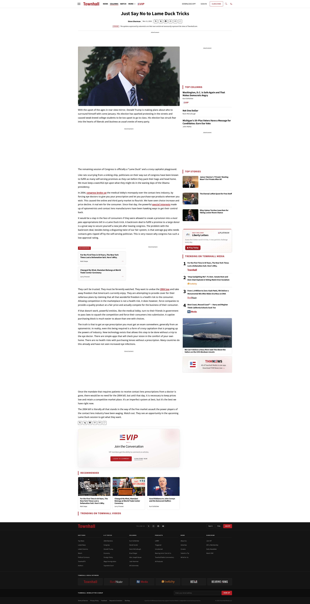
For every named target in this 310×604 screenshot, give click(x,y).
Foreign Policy (108, 557)
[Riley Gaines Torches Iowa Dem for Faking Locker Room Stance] (190, 215)
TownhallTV (82, 561)
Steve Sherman (134, 21)
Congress (107, 545)
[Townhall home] (86, 526)
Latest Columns (83, 549)
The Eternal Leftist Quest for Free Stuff (216, 194)
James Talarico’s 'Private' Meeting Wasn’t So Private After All (214, 178)
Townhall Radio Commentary (164, 557)
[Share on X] (156, 21)
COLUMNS (114, 4)
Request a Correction (115, 601)
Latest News (82, 545)
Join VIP (227, 526)
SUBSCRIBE (216, 4)
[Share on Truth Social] (161, 21)
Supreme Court (109, 566)
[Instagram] (153, 526)
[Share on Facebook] (166, 21)
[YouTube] (163, 526)
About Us (183, 541)
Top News (81, 541)
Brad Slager (133, 553)
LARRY (157, 541)
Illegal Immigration (110, 561)
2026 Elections (108, 541)
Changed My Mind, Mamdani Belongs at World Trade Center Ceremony (127, 501)
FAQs (218, 526)
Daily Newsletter (211, 549)
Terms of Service (83, 601)
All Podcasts (159, 561)
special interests (161, 204)
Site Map (127, 601)
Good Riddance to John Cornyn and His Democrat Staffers (162, 499)
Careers (183, 549)
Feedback (104, 601)
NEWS (105, 4)
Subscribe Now (140, 459)
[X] (149, 526)
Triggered (158, 545)
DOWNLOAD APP (189, 4)
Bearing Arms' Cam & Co (163, 553)
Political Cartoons (83, 557)
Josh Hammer (134, 561)
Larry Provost (119, 506)
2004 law (164, 289)
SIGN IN (204, 4)
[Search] (226, 3)
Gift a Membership (212, 545)
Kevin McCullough (135, 549)
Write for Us (184, 557)
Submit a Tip (185, 553)
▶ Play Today (192, 247)
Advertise (184, 545)
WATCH (123, 4)
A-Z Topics (108, 535)
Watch (80, 553)
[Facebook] (158, 526)
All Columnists (133, 566)
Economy (107, 553)
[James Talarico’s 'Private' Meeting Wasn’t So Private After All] (190, 182)
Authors (80, 566)
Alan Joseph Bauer (135, 557)
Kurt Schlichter (154, 506)
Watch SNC (209, 553)
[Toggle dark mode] (231, 3)
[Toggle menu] (79, 3)
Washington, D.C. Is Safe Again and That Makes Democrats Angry (204, 94)
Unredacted (159, 549)
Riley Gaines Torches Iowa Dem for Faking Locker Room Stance (214, 211)
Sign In (210, 526)
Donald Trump (108, 549)
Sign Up (227, 593)
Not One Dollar (190, 110)
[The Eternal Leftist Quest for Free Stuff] (190, 199)
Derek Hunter (133, 545)
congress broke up (96, 192)
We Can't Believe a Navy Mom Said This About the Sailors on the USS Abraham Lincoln (205, 351)
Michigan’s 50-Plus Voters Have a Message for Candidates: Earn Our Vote (207, 122)
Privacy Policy (94, 601)
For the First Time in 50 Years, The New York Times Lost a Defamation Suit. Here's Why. (94, 501)
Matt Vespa (83, 506)
